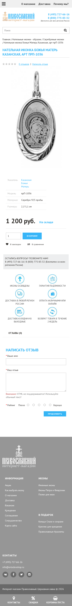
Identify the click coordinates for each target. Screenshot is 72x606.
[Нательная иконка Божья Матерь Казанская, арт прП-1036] (36, 117)
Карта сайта (11, 525)
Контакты (14, 602)
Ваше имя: (12, 355)
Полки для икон (47, 494)
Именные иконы (47, 485)
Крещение (10, 510)
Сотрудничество (13, 520)
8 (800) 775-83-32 (58, 18)
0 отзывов (24, 64)
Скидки (33, 602)
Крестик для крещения (50, 526)
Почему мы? (61, 4)
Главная (6, 39)
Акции (8, 485)
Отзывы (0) (15, 333)
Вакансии (9, 505)
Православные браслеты (51, 531)
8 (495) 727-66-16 (58, 14)
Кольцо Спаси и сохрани (51, 521)
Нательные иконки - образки (26, 39)
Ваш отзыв (12, 370)
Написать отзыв (40, 64)
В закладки (15, 244)
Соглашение (11, 515)
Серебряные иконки (53, 39)
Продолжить (55, 414)
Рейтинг (11, 405)
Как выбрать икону (14, 490)
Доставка (44, 4)
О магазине (28, 4)
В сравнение (37, 244)
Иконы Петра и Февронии (52, 490)
